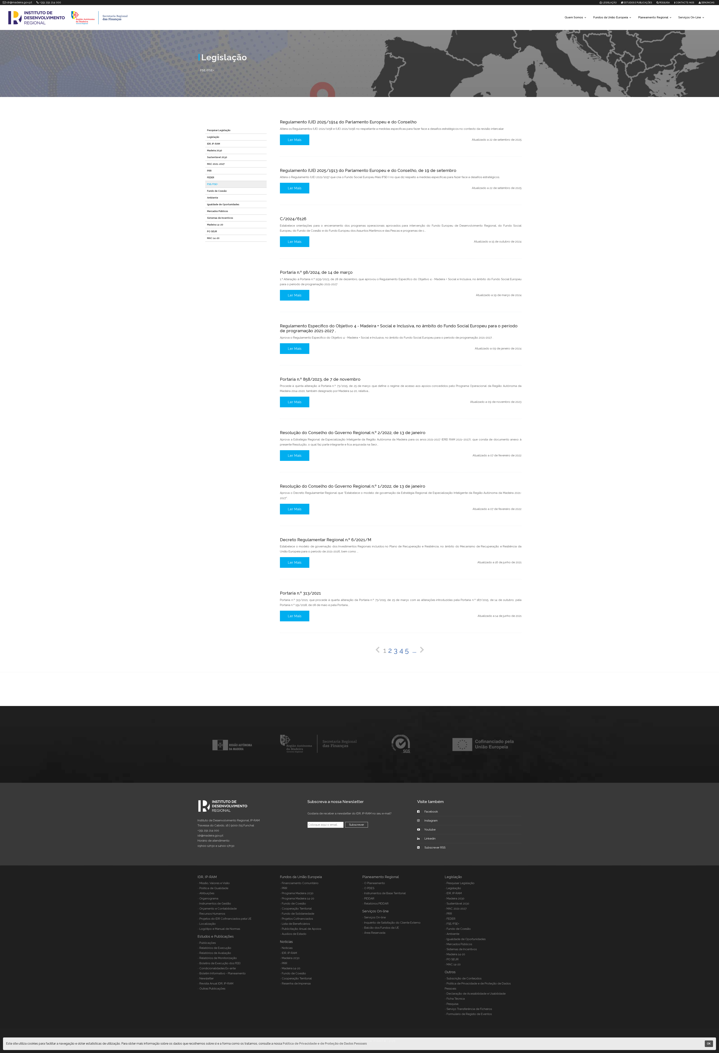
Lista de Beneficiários (296, 923)
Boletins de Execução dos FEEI (219, 963)
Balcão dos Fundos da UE (381, 927)
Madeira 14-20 (215, 224)
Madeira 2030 (214, 150)
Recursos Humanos (212, 913)
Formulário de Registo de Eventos (469, 1014)
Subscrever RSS (435, 847)
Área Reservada (374, 932)
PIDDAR (369, 898)
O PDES (369, 888)
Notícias (287, 948)
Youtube (430, 829)
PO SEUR (212, 231)
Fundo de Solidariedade (298, 913)
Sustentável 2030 (217, 157)
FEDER (210, 177)
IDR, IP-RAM (213, 144)
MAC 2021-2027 (216, 164)
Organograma (208, 898)
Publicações (207, 943)
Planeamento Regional (653, 17)
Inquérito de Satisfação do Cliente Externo (392, 922)
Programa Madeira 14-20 (298, 898)
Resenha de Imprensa (296, 983)
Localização (207, 923)
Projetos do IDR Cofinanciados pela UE (225, 918)
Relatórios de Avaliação (215, 953)
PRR (209, 170)
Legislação (213, 137)
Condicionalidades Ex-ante (217, 968)
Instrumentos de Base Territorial (385, 893)
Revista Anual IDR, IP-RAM (216, 983)
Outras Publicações (212, 988)
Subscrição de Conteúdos (464, 978)
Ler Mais (294, 140)
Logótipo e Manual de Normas (219, 929)
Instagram (431, 820)
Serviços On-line (375, 917)
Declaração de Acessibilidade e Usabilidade (476, 993)
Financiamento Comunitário (300, 883)
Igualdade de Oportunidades (223, 204)
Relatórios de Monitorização (218, 958)
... (414, 650)
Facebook (431, 811)
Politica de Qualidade (213, 888)
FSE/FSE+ (212, 184)
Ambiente (212, 197)
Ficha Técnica (456, 998)
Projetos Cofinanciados (297, 918)
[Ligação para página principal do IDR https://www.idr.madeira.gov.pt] (281, 17)
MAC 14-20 (213, 238)
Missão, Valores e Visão (214, 883)
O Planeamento (374, 883)
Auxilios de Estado (294, 934)
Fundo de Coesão (217, 191)
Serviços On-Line (689, 17)
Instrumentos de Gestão (215, 903)
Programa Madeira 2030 (297, 893)
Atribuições (206, 893)
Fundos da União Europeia (610, 17)
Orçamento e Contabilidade (218, 908)
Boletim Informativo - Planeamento (222, 973)
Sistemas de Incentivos (220, 218)
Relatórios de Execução (215, 948)
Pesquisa (452, 1004)
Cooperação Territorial (297, 908)
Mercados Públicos (217, 211)
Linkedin (430, 838)
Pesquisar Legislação (218, 130)
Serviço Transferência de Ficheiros (469, 1009)
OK (709, 1043)
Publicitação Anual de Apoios (301, 929)
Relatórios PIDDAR (376, 903)
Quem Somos (574, 17)
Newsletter (206, 978)
